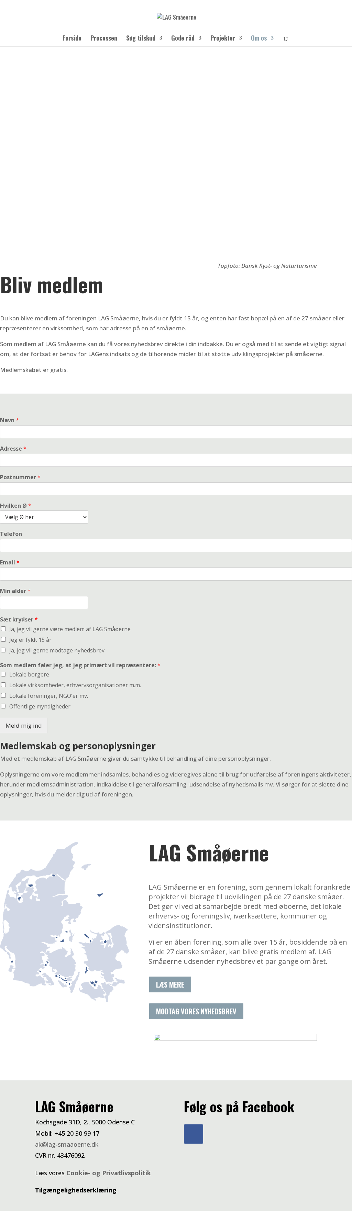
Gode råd (183, 38)
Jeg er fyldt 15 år (30, 639)
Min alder (15, 591)
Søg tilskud (140, 38)
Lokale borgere (29, 674)
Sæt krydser (19, 619)
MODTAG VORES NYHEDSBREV (196, 1011)
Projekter (222, 38)
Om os (259, 38)
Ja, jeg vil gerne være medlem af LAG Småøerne (70, 629)
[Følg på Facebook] (193, 1134)
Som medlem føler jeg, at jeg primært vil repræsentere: (80, 665)
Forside (72, 38)
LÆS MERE (170, 984)
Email (10, 562)
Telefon (11, 534)
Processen (103, 38)
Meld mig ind (24, 725)
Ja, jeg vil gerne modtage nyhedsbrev (56, 650)
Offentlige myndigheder (39, 706)
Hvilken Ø (15, 505)
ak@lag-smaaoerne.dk (66, 1144)
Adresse (13, 448)
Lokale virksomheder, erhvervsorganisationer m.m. (75, 685)
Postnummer (20, 477)
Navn (9, 420)
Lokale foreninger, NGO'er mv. (48, 696)
